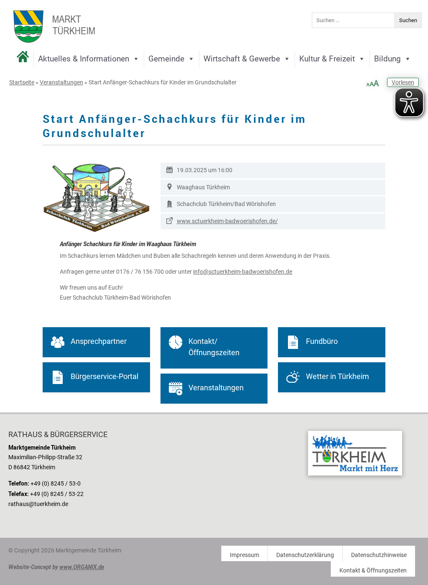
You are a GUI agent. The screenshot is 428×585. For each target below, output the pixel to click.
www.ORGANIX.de (81, 567)
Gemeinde (166, 59)
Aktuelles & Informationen (83, 59)
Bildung (387, 59)
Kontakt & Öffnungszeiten (373, 570)
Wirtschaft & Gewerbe (242, 59)
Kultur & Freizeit (327, 59)
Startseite (21, 82)
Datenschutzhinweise (379, 555)
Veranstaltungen (61, 82)
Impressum (244, 555)
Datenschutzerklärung (305, 555)
